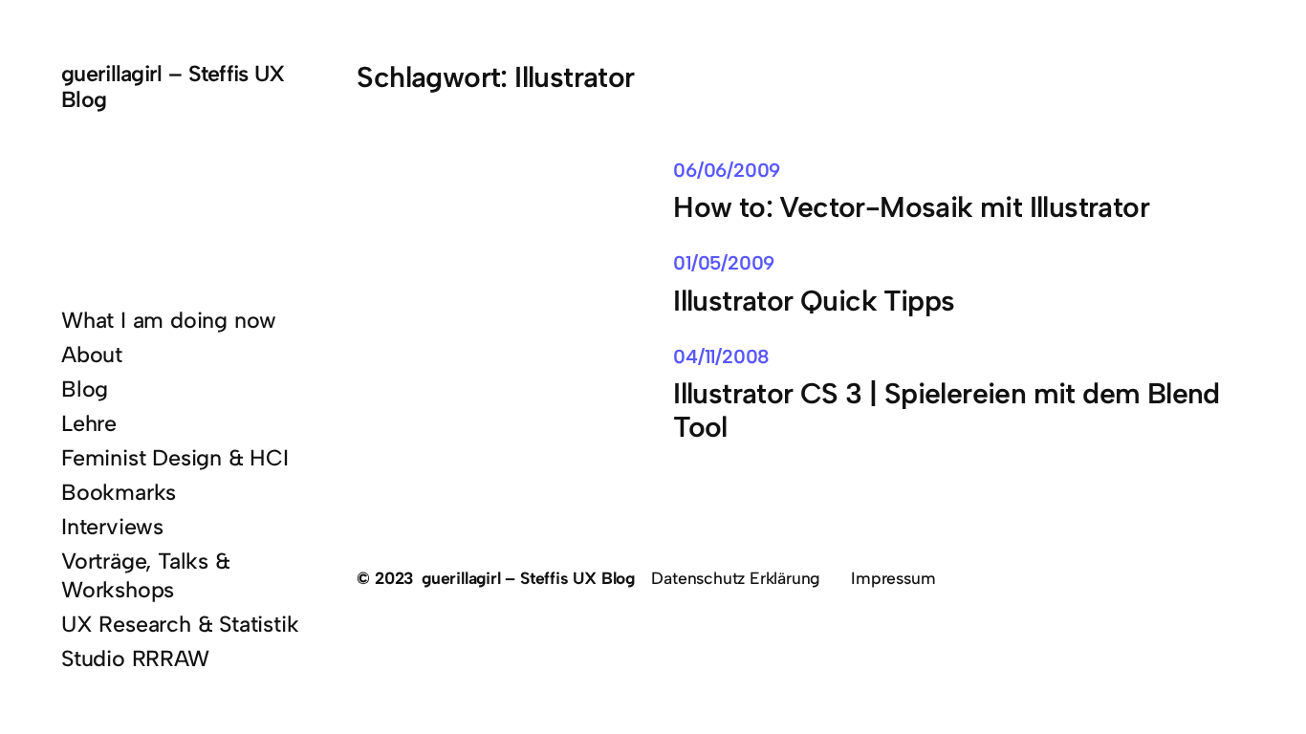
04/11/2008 (721, 356)
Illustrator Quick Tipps (813, 301)
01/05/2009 (723, 262)
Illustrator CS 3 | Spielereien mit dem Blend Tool (946, 410)
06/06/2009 (726, 170)
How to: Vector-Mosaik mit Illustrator (911, 208)
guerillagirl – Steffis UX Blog (173, 86)
